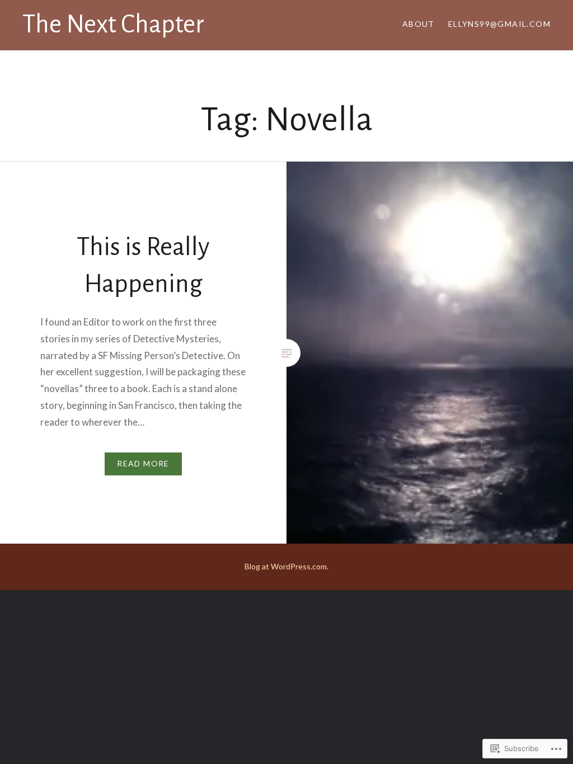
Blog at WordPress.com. (286, 566)
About (418, 24)
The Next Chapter (113, 24)
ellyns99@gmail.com (499, 24)
